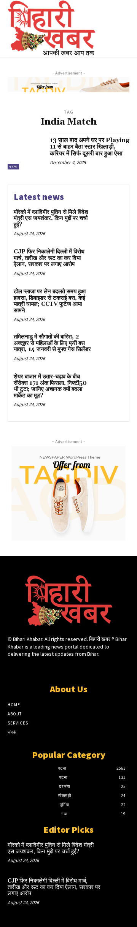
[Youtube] (95, 668)
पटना (13, 166)
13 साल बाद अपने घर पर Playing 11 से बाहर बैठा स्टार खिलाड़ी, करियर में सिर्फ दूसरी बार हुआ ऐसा (89, 146)
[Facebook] (41, 668)
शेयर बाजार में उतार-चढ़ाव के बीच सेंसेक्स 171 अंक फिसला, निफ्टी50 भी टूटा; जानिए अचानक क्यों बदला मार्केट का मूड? (50, 386)
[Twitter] (68, 668)
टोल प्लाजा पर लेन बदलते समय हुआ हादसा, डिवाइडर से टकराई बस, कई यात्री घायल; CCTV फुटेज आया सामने (50, 301)
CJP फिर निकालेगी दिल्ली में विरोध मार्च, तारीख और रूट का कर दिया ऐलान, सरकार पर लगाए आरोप (49, 258)
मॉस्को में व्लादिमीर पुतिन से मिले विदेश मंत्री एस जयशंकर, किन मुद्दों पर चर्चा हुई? (51, 218)
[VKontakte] (82, 668)
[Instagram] (55, 668)
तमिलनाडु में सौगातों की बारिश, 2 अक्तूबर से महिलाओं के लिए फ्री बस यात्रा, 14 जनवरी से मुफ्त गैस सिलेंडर (52, 343)
